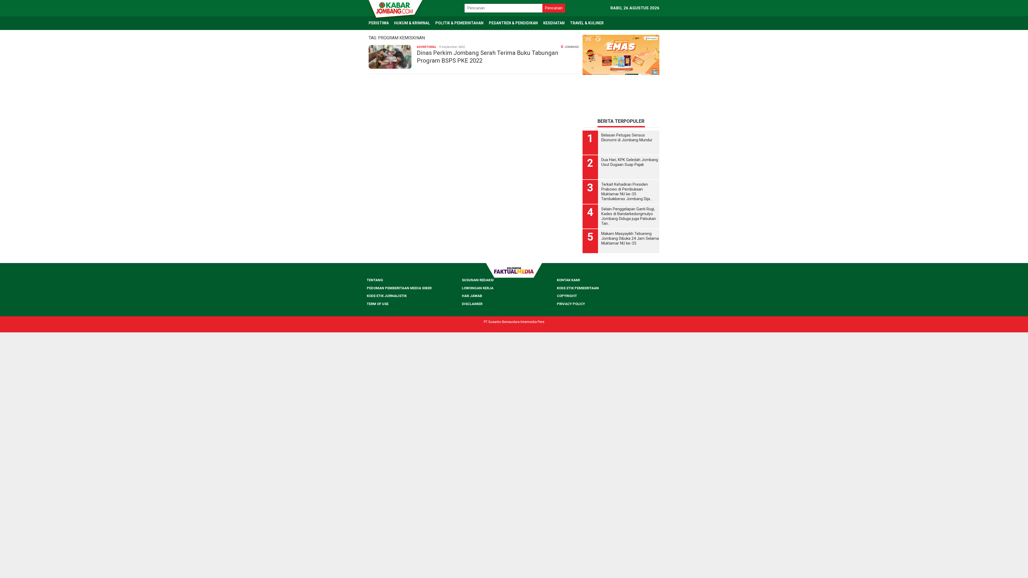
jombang (571, 47)
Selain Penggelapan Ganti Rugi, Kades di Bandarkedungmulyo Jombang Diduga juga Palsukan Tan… (628, 216)
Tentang (375, 280)
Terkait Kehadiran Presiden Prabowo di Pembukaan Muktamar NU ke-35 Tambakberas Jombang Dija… (626, 191)
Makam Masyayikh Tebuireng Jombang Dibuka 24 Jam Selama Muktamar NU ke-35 (630, 238)
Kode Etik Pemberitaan (578, 288)
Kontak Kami (568, 280)
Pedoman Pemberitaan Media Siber (399, 288)
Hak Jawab (472, 296)
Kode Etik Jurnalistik (387, 296)
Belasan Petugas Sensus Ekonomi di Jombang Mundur (626, 137)
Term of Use (377, 304)
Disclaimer (472, 304)
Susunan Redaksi (478, 280)
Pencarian (553, 8)
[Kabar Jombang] (395, 7)
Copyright (567, 296)
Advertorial (426, 47)
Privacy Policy (571, 304)
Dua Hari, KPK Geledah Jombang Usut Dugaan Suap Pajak (629, 162)
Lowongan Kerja (477, 288)
